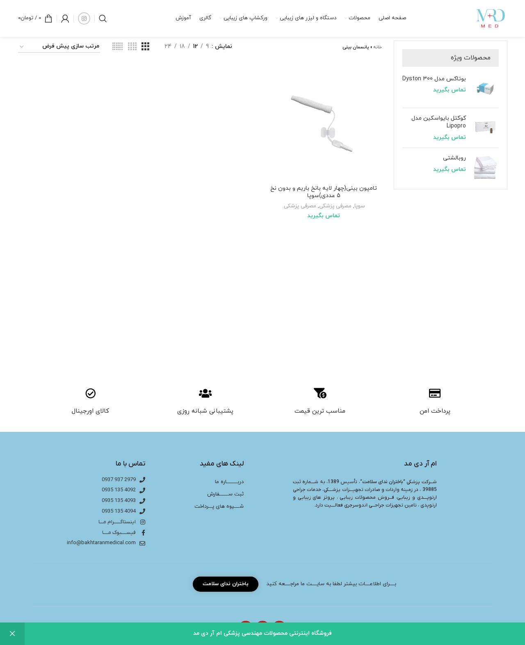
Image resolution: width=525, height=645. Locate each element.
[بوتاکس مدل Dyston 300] (485, 88)
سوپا (359, 206)
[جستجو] (103, 18)
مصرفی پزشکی (335, 206)
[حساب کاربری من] (65, 18)
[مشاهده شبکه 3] (145, 46)
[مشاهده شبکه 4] (132, 46)
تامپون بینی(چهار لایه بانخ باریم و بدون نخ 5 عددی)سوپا (323, 192)
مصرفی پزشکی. (299, 206)
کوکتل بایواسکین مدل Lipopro (438, 122)
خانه (377, 47)
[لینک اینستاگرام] (84, 18)
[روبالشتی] (485, 167)
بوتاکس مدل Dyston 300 (434, 79)
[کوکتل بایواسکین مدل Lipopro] (485, 128)
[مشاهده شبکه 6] (117, 46)
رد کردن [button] (12, 633)
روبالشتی (454, 158)
